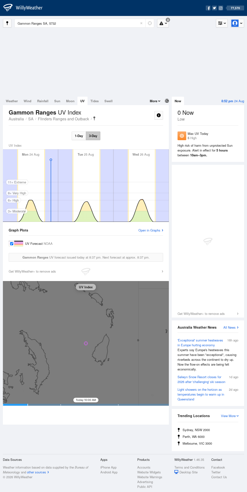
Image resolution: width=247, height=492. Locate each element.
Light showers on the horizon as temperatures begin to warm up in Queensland (208, 394)
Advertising (145, 481)
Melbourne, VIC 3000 (197, 443)
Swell (108, 101)
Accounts (144, 467)
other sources (36, 472)
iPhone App (108, 467)
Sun (57, 101)
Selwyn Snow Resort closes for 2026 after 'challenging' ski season (208, 379)
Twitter (215, 472)
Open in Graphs (149, 230)
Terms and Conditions (189, 467)
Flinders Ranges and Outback (63, 119)
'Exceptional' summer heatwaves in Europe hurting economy (208, 354)
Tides (94, 101)
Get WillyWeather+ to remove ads (201, 313)
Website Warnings (149, 477)
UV (82, 101)
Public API (144, 486)
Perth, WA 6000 (194, 436)
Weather (12, 101)
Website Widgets (149, 472)
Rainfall (42, 101)
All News (229, 327)
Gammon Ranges (94, 118)
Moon (70, 101)
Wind (27, 101)
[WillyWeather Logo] (25, 8)
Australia (16, 119)
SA (31, 119)
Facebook (218, 467)
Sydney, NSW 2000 (196, 429)
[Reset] (141, 23)
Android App (108, 472)
